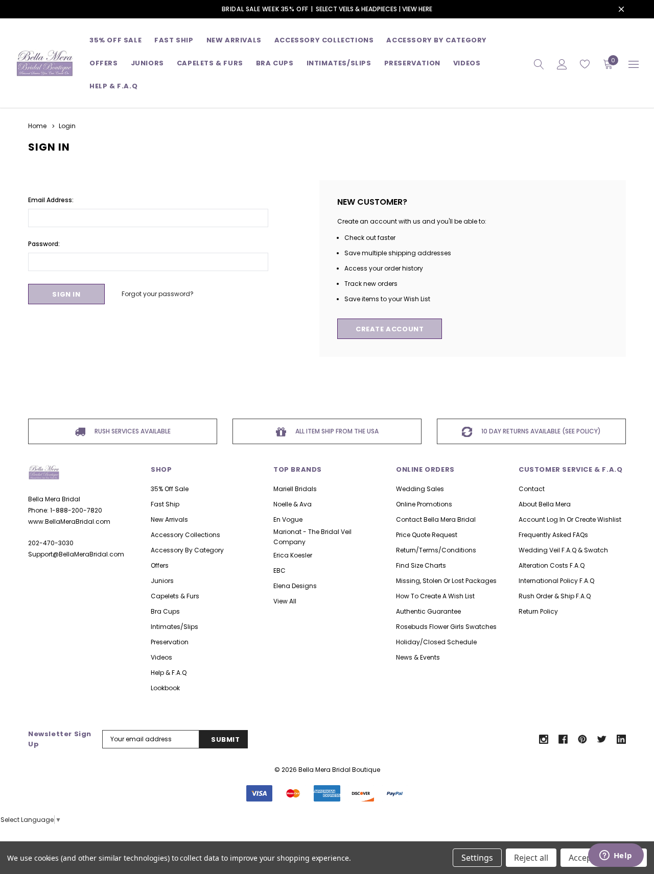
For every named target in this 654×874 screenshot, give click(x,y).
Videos (467, 63)
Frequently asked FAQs (553, 534)
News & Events (418, 657)
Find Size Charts (421, 565)
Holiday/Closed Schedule (436, 642)
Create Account (390, 329)
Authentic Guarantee (428, 611)
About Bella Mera (545, 504)
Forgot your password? (158, 293)
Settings (477, 857)
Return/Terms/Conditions (436, 550)
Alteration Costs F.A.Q (552, 565)
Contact (532, 488)
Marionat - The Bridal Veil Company (312, 536)
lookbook (165, 688)
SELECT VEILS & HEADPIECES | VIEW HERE (374, 9)
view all (284, 601)
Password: (44, 243)
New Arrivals (169, 519)
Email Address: (51, 200)
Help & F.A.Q (113, 86)
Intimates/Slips (339, 63)
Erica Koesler (292, 555)
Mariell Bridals (295, 488)
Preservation (412, 63)
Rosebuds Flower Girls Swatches (446, 626)
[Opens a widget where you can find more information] (616, 856)
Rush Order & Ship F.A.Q (555, 596)
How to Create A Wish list (435, 596)
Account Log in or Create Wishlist (570, 519)
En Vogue (287, 519)
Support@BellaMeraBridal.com (76, 554)
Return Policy (538, 611)
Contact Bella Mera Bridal (436, 519)
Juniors (147, 63)
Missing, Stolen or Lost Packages (446, 580)
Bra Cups (165, 611)
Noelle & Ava (292, 504)
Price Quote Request (426, 534)
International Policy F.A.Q (556, 580)
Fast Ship (173, 40)
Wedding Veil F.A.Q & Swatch (563, 550)
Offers (160, 565)
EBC (279, 570)
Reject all (531, 857)
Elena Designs (295, 585)
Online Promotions (424, 504)
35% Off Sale (115, 40)
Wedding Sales (420, 488)
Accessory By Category (436, 40)
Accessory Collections (324, 40)
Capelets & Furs (175, 596)
